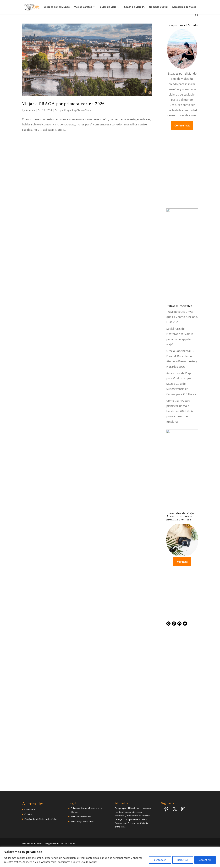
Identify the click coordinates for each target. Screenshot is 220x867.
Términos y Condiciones (82, 821)
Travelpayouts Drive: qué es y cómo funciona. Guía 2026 (182, 317)
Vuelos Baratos (83, 7)
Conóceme (29, 809)
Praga (67, 110)
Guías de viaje (108, 7)
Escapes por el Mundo (57, 7)
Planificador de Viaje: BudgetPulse (40, 819)
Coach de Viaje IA (134, 7)
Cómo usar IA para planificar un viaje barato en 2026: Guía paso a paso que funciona (179, 411)
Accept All (205, 860)
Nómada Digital (158, 7)
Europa (59, 110)
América (30, 110)
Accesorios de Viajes (184, 7)
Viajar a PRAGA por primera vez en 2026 (63, 103)
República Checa (81, 110)
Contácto (28, 814)
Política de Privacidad (81, 816)
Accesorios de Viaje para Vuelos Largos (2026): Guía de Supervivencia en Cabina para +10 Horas (181, 383)
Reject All (182, 860)
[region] (110, 857)
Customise (160, 860)
